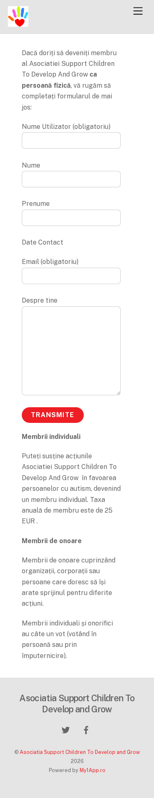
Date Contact (42, 242)
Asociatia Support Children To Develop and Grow (80, 752)
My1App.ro (93, 770)
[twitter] (65, 729)
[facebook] (86, 729)
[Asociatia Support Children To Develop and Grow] (18, 23)
